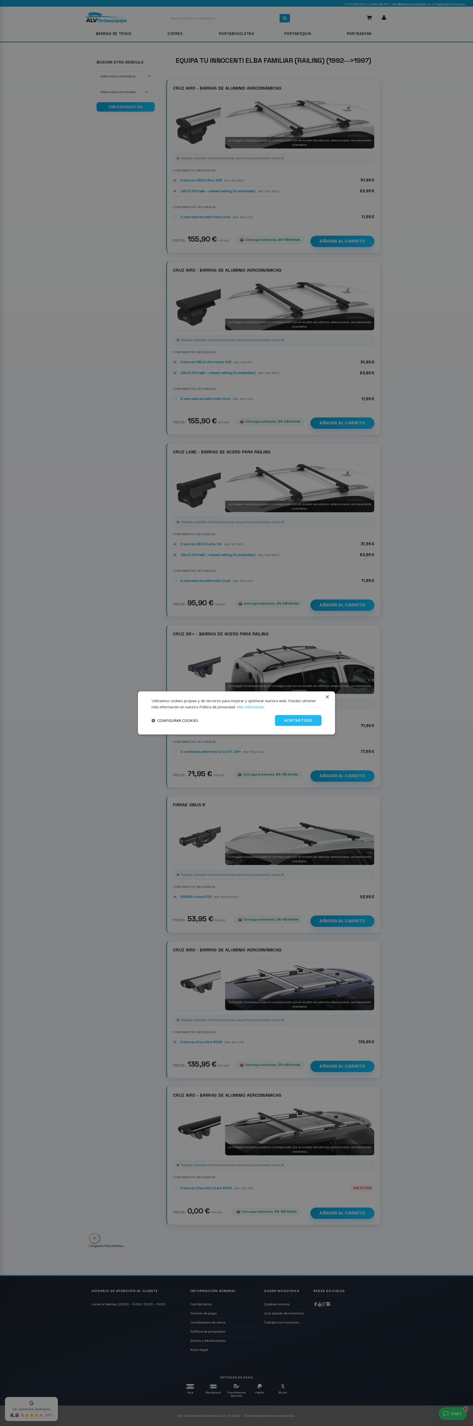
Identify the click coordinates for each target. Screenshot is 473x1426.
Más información (250, 706)
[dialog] (236, 713)
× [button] (327, 697)
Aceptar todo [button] (298, 720)
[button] (175, 720)
